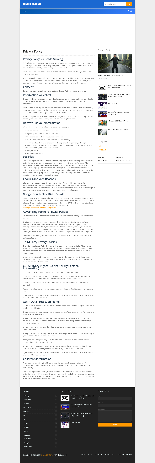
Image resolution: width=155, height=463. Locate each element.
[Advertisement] (77, 30)
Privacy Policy (102, 160)
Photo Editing (40, 439)
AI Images (40, 396)
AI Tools (40, 404)
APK (115, 146)
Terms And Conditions (123, 160)
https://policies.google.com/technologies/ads (39, 208)
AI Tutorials (40, 407)
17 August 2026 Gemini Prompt (118, 121)
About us (101, 157)
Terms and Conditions (124, 454)
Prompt (40, 443)
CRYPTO (40, 427)
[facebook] (128, 11)
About (90, 454)
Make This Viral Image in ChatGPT (111, 75)
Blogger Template (60, 460)
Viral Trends (40, 447)
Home (83, 454)
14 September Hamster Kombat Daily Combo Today (119, 95)
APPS (40, 419)
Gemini (40, 431)
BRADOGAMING (47, 455)
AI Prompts (40, 400)
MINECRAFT (115, 150)
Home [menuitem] (25, 11)
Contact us (119, 157)
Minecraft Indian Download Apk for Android (119, 113)
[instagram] (131, 11)
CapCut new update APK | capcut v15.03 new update (119, 87)
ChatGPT (40, 423)
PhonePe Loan (113, 103)
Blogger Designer (37, 460)
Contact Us (98, 454)
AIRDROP (40, 411)
